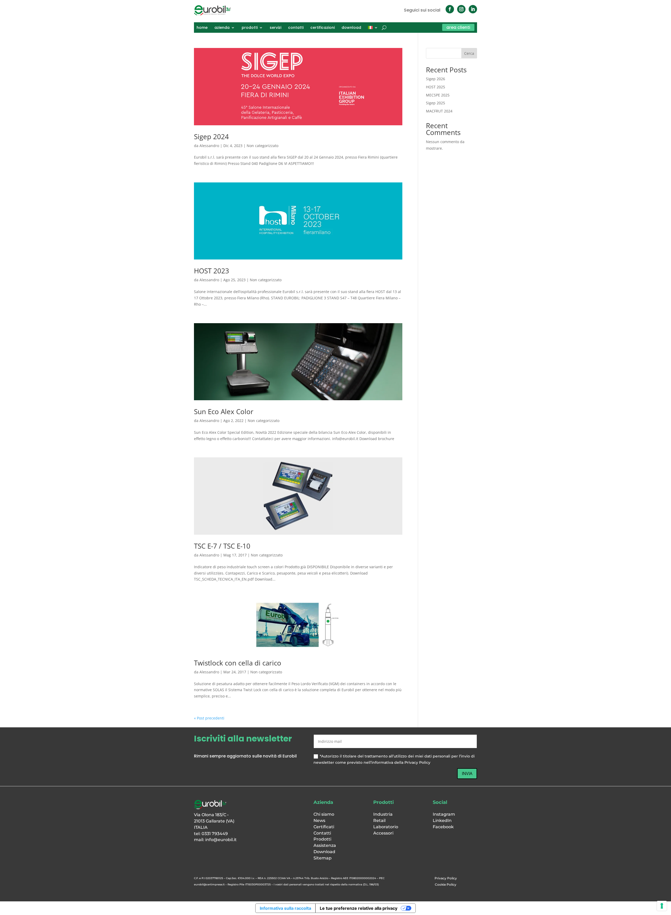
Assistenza (324, 845)
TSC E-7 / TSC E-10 (222, 546)
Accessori (383, 833)
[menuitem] (373, 28)
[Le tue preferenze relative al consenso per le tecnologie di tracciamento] (662, 906)
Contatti (322, 833)
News (319, 820)
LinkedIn (442, 820)
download (351, 28)
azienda (222, 28)
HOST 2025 (435, 86)
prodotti (250, 28)
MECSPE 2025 (438, 95)
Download (324, 851)
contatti (296, 28)
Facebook (443, 826)
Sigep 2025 (435, 102)
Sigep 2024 (211, 136)
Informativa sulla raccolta (285, 908)
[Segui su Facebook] (450, 9)
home (202, 28)
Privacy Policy (446, 878)
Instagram (444, 814)
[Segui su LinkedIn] (473, 9)
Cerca (469, 53)
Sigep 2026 (435, 78)
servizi (275, 28)
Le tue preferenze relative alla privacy (358, 908)
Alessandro (209, 145)
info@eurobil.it (221, 839)
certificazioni (322, 28)
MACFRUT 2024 (439, 111)
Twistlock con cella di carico (237, 663)
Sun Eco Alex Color (223, 411)
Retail (379, 820)
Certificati (323, 826)
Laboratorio (385, 826)
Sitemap (322, 858)
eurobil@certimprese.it (209, 884)
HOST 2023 (211, 270)
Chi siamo (323, 814)
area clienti (458, 27)
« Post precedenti (209, 718)
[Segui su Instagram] (461, 9)
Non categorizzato (262, 145)
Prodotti (322, 839)
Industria (383, 814)
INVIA (467, 773)
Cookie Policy (445, 884)
